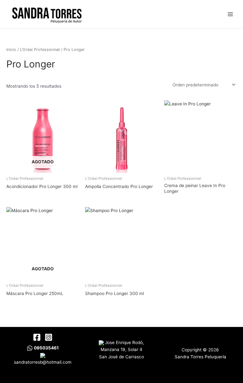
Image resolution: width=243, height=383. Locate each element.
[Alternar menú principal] (230, 14)
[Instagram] (49, 337)
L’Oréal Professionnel (40, 49)
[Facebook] (37, 337)
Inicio (11, 49)
